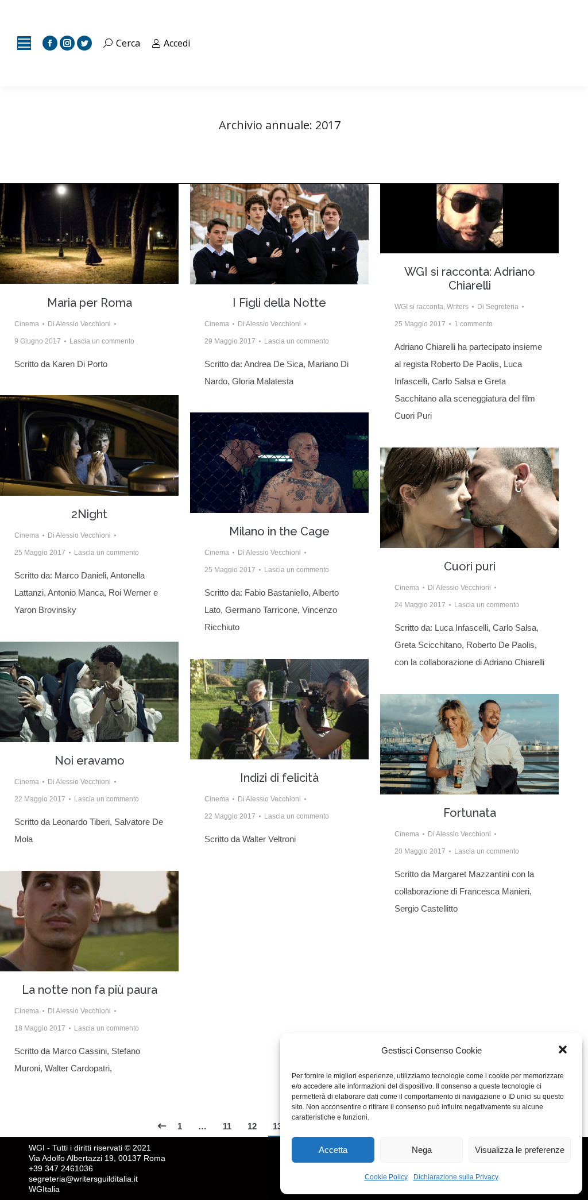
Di (79, 324)
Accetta (333, 1150)
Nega (422, 1150)
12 (252, 1126)
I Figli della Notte (279, 303)
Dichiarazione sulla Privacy (455, 1177)
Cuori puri (470, 566)
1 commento (473, 324)
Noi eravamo (90, 760)
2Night (89, 514)
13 (277, 1126)
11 (227, 1126)
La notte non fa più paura (89, 990)
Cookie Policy (386, 1177)
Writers (458, 307)
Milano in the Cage (279, 531)
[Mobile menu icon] (24, 43)
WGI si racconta (418, 307)
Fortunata (469, 813)
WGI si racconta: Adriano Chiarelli (469, 278)
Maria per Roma (89, 303)
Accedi (177, 43)
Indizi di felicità (279, 778)
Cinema (26, 324)
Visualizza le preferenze (519, 1150)
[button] (564, 1051)
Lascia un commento (101, 341)
